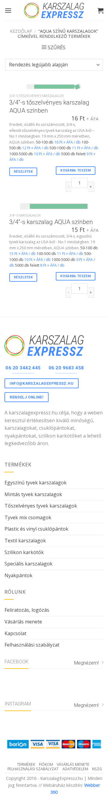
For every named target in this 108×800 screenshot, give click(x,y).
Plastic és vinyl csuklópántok (36, 529)
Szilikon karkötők (24, 552)
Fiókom (46, 764)
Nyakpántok (18, 575)
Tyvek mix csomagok (27, 517)
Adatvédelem (75, 768)
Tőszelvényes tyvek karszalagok (40, 505)
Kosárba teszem (75, 170)
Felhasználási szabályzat (31, 644)
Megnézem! (86, 663)
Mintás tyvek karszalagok (33, 494)
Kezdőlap (21, 31)
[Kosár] (101, 10)
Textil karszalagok (25, 540)
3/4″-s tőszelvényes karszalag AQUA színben (49, 106)
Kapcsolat (15, 633)
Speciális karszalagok (28, 563)
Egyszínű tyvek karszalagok (35, 482)
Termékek (26, 764)
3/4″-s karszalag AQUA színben (51, 222)
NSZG (97, 768)
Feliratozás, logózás (26, 610)
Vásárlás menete (23, 621)
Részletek (23, 172)
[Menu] (8, 10)
